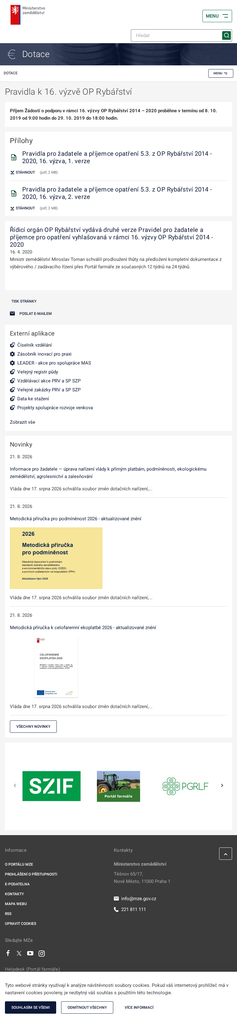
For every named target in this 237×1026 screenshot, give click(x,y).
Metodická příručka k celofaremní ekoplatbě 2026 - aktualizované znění (83, 627)
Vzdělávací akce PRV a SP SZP (49, 381)
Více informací (139, 1007)
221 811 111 (133, 909)
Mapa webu (16, 904)
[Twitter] (19, 955)
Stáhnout (25, 172)
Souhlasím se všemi (30, 1007)
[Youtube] (30, 955)
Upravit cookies (20, 923)
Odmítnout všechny (87, 1007)
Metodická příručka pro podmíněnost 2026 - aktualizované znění (75, 518)
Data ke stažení (33, 399)
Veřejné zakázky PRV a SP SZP (49, 390)
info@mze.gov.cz (138, 898)
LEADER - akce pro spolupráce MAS (54, 363)
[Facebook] (8, 955)
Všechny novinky (33, 726)
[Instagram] (42, 955)
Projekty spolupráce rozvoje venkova (55, 407)
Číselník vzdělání (34, 345)
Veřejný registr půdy (37, 372)
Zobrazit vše (22, 422)
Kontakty (14, 894)
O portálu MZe (19, 864)
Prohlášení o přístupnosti (31, 874)
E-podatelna (17, 884)
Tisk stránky (23, 301)
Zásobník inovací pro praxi (44, 354)
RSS (8, 914)
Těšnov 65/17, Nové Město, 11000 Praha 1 (142, 877)
